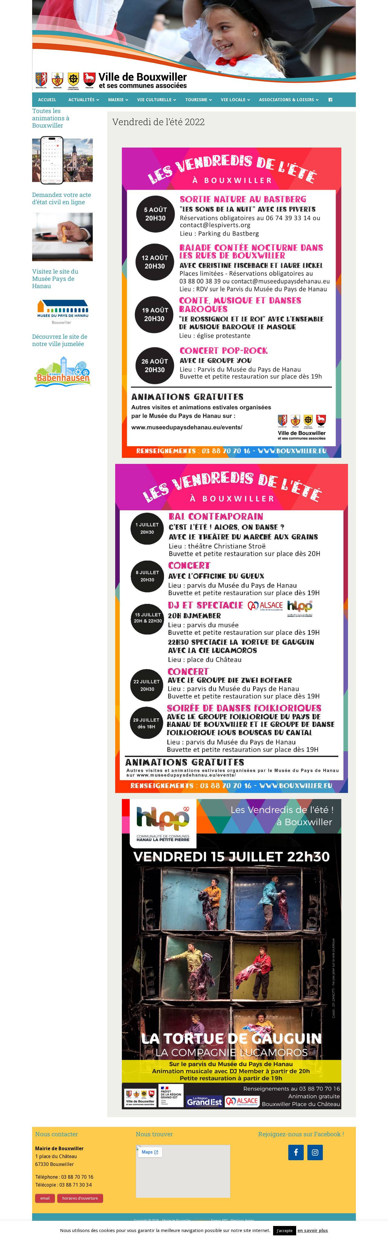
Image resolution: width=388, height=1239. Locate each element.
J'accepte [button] (285, 1230)
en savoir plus (312, 1230)
